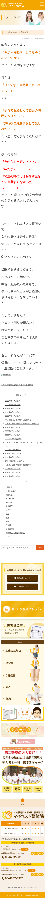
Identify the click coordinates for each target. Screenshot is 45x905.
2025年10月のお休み (13, 453)
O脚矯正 (9, 487)
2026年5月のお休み (12, 412)
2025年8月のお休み (12, 469)
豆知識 (8, 525)
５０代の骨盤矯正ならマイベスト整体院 (17, 385)
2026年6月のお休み (12, 408)
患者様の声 (10, 499)
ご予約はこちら (23, 587)
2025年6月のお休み (12, 476)
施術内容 (9, 502)
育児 (7, 514)
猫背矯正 (9, 506)
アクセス (25, 849)
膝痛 (7, 521)
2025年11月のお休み (13, 450)
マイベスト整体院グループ (12, 5)
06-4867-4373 (14, 878)
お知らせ (9, 495)
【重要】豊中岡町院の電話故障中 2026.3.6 (22, 424)
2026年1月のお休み (12, 435)
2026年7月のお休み (12, 405)
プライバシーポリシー (28, 887)
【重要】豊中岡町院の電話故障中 (18, 465)
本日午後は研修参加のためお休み (18, 420)
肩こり (8, 510)
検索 (40, 548)
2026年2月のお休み (12, 431)
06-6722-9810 (14, 857)
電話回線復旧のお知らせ (14, 461)
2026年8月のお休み (12, 401)
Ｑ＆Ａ (8, 537)
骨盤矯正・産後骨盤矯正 (15, 533)
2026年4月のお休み (12, 416)
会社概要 (13, 887)
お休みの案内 (11, 491)
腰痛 (7, 518)
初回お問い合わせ (23, 578)
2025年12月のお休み (13, 439)
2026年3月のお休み (12, 427)
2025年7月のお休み (12, 472)
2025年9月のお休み (12, 457)
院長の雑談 (10, 529)
